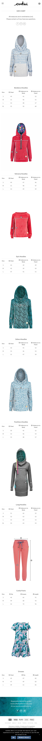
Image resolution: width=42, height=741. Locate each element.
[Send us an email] (24, 711)
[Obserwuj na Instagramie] (21, 23)
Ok (14, 737)
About (14, 723)
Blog (19, 723)
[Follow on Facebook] (17, 711)
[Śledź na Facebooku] (17, 23)
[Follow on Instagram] (21, 711)
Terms (24, 723)
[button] (2, 3)
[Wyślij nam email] (24, 23)
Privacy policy (24, 737)
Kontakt (8, 723)
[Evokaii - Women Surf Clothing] (21, 3)
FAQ (35, 723)
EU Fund (30, 723)
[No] (39, 735)
